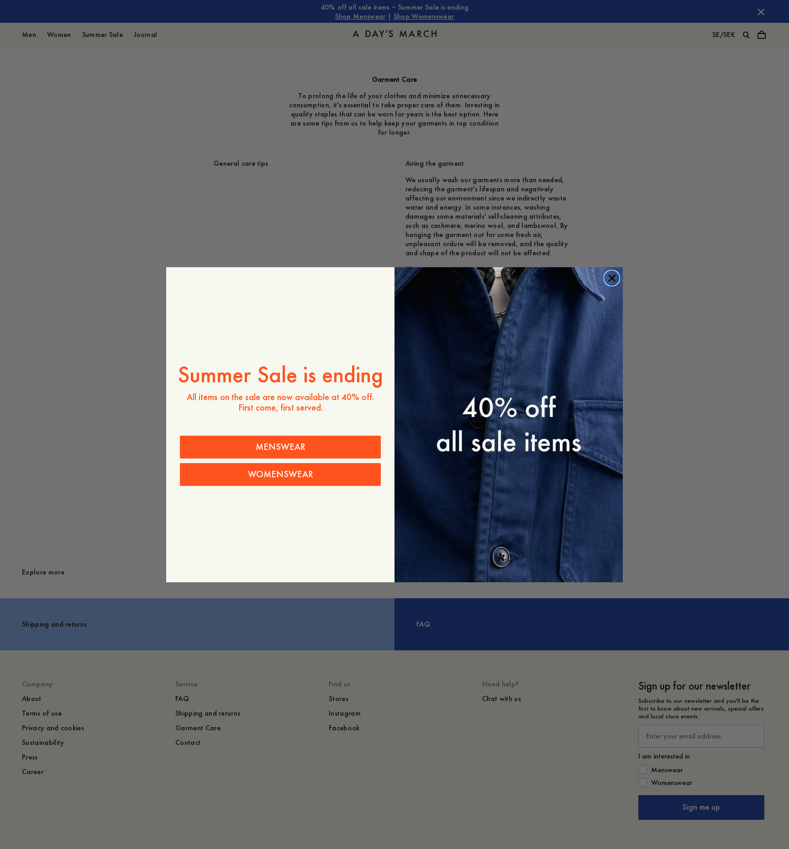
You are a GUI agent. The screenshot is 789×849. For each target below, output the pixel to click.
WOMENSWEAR (280, 474)
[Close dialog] (612, 278)
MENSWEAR (280, 447)
